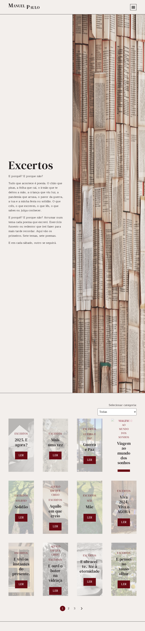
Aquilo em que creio (55, 490)
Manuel (16, 5)
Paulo (33, 7)
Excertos (21, 433)
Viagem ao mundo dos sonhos (123, 429)
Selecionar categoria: (123, 405)
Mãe (89, 500)
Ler (21, 455)
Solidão (21, 500)
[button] (133, 7)
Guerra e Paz (89, 436)
